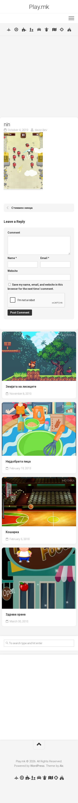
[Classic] (31, 29)
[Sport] (16, 29)
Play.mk (39, 6)
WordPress (37, 766)
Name (12, 258)
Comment (14, 232)
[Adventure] (54, 29)
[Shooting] (62, 29)
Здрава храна (16, 614)
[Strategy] (69, 29)
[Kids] (46, 29)
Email (44, 258)
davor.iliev (41, 130)
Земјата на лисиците (21, 386)
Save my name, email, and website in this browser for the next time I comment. (35, 286)
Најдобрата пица (18, 461)
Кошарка (12, 532)
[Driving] (39, 29)
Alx (61, 766)
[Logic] (24, 29)
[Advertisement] (39, 76)
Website (13, 270)
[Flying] (8, 29)
